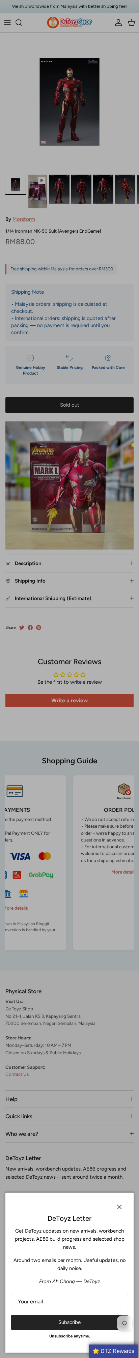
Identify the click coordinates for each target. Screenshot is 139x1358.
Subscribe (69, 1322)
